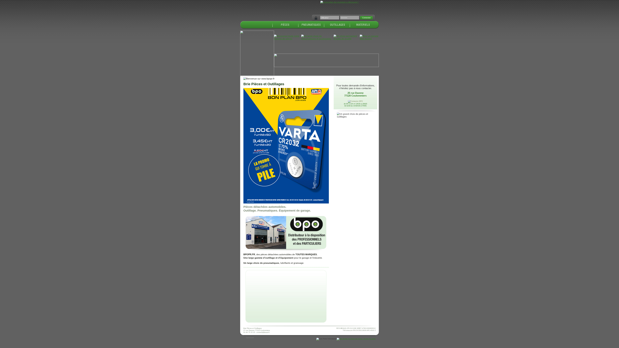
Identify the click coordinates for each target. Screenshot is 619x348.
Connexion (250, 337)
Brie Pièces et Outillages (263, 84)
